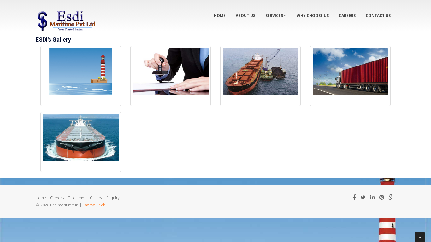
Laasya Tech (94, 205)
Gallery (96, 197)
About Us (245, 15)
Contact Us (378, 15)
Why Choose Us (313, 15)
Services (274, 15)
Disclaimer (77, 197)
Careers (347, 15)
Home (220, 15)
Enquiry (113, 197)
